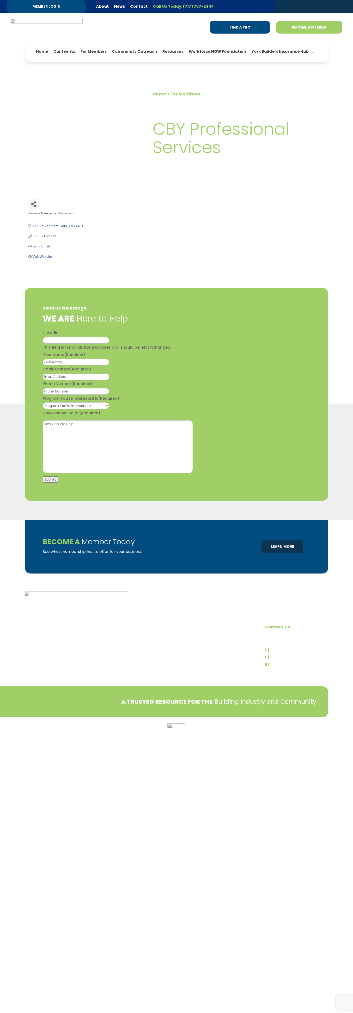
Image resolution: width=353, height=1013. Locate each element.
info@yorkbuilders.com (291, 664)
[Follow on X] (300, 6)
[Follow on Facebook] (319, 6)
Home (42, 51)
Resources (172, 51)
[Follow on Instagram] (328, 6)
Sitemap (321, 737)
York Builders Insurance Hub (280, 51)
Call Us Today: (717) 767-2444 (183, 6)
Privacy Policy (37, 728)
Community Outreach (134, 51)
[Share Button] (33, 204)
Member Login (46, 6)
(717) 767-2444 (285, 650)
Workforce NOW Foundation (217, 51)
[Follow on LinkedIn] (310, 6)
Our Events (64, 51)
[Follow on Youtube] (337, 6)
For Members (93, 51)
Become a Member (309, 27)
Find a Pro (240, 27)
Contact (139, 6)
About (102, 6)
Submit (50, 479)
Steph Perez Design (309, 732)
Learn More (282, 546)
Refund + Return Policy (72, 728)
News (119, 6)
